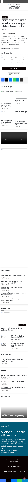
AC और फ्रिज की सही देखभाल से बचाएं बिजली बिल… (21, 123)
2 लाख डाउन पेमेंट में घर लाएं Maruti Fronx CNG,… (21, 100)
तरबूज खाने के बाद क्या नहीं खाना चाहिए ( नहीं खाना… (11, 329)
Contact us (21, 471)
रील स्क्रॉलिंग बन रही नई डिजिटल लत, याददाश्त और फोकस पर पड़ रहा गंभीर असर (18, 60)
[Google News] (14, 73)
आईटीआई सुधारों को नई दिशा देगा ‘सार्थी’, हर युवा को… (12, 360)
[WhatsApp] (14, 80)
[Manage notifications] (24, 478)
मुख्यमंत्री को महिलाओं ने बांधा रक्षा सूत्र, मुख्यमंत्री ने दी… (11, 288)
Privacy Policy (17, 466)
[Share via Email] (21, 80)
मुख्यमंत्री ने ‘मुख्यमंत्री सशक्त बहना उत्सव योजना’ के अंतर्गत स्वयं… (12, 299)
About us (9, 466)
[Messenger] (10, 80)
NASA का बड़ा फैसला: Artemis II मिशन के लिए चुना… (6, 122)
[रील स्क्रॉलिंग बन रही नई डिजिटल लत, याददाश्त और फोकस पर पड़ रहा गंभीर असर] (5, 60)
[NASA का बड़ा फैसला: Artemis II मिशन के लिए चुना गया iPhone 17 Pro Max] (7, 115)
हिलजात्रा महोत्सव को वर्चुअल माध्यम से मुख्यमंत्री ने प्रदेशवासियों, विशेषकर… (11, 282)
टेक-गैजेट (4, 17)
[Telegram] (17, 80)
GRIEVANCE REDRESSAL (10, 471)
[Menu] (26, 7)
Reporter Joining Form (10, 469)
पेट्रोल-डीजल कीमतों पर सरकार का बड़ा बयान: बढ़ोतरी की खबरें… (17, 337)
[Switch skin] (2, 7)
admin (4, 33)
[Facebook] (3, 80)
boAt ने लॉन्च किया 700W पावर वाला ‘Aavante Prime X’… (6, 105)
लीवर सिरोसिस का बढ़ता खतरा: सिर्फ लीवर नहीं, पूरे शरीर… (18, 345)
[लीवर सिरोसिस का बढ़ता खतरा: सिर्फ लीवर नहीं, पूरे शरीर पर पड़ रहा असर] (5, 346)
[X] (6, 80)
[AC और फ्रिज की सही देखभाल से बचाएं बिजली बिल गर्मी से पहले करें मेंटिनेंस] (21, 115)
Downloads (21, 469)
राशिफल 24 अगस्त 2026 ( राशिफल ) (13, 416)
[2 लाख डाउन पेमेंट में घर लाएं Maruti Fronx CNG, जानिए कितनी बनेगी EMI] (21, 94)
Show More (13, 68)
